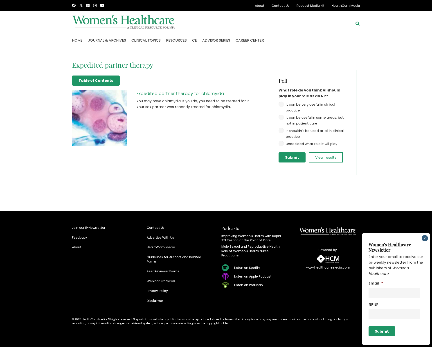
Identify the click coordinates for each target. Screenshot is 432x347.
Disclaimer (155, 300)
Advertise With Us (160, 237)
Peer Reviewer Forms (163, 271)
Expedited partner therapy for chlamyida (180, 94)
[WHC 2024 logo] (124, 23)
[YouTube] (102, 5)
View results (325, 157)
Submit (292, 157)
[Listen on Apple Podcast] (227, 276)
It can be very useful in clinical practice (310, 107)
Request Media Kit (310, 5)
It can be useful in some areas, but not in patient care (315, 120)
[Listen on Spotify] (227, 267)
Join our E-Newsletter (88, 227)
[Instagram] (95, 6)
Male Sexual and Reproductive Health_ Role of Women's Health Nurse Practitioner (251, 251)
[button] (357, 23)
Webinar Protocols (161, 281)
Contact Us (280, 5)
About (259, 5)
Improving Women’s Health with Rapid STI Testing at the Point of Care (251, 238)
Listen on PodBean (248, 285)
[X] (81, 5)
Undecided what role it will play (311, 143)
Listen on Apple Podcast (253, 276)
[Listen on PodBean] (227, 285)
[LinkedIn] (88, 5)
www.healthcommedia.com (328, 267)
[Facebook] (74, 5)
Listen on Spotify (247, 267)
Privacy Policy (157, 291)
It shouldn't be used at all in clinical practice (315, 133)
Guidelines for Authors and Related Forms (174, 259)
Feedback (79, 237)
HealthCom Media (346, 5)
